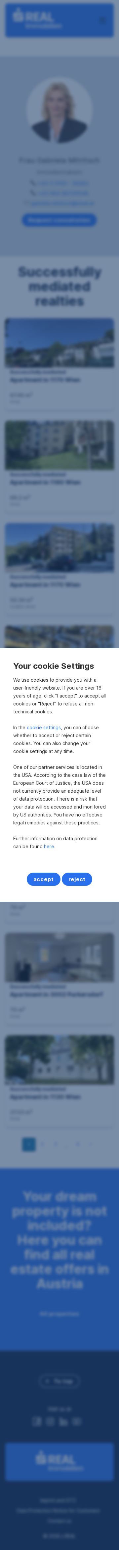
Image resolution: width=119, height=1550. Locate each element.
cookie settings (44, 727)
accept (43, 879)
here (49, 846)
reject (77, 879)
